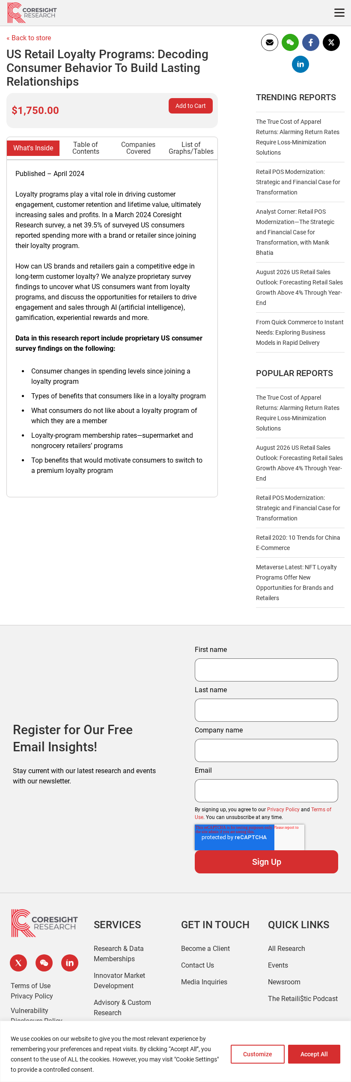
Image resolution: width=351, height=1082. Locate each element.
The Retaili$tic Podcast (303, 999)
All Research (286, 949)
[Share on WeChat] (290, 49)
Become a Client (205, 949)
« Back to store (28, 38)
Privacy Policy (283, 810)
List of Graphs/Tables (191, 147)
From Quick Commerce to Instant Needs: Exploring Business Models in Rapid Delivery (300, 332)
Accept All (314, 1054)
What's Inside (33, 148)
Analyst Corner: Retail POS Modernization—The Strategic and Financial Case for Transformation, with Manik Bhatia (295, 232)
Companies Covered (138, 147)
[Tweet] (331, 49)
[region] (175, 1051)
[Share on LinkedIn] (300, 71)
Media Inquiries (204, 982)
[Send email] (269, 49)
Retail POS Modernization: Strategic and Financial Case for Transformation (298, 182)
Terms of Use (31, 986)
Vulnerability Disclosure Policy (36, 1016)
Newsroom (284, 982)
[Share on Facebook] (310, 49)
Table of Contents (85, 147)
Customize (257, 1054)
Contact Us (197, 965)
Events (278, 965)
